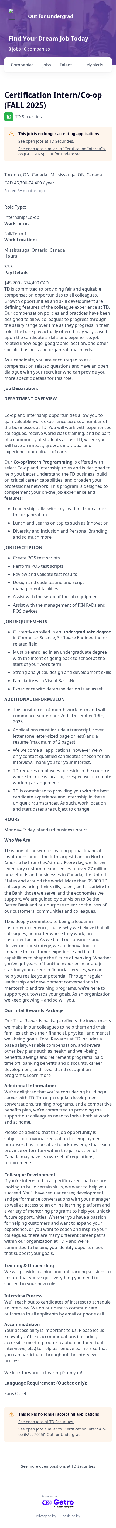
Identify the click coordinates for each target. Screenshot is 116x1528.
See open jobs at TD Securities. (46, 141)
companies (22, 65)
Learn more (39, 1075)
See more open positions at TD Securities (58, 1466)
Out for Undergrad (50, 16)
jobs (46, 65)
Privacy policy (46, 1516)
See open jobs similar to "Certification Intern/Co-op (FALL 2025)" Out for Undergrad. (62, 151)
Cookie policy (70, 1516)
